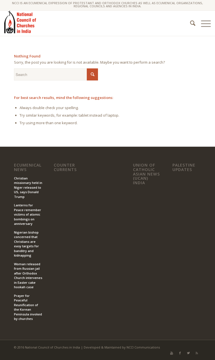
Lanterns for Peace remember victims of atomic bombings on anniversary (27, 214)
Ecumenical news (27, 167)
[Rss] (197, 353)
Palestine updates (183, 167)
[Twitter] (188, 353)
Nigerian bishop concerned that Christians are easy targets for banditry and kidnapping (26, 244)
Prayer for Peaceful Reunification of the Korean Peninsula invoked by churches (28, 307)
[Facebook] (180, 353)
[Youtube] (171, 353)
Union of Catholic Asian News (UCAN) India (146, 174)
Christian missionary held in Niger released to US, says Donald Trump (28, 187)
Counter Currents (65, 167)
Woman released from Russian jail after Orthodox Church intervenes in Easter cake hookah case (28, 275)
